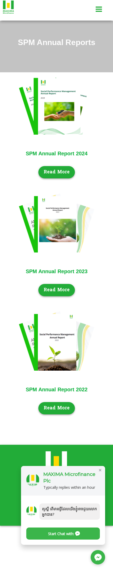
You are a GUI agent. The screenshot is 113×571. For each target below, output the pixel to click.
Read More (57, 172)
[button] (63, 534)
